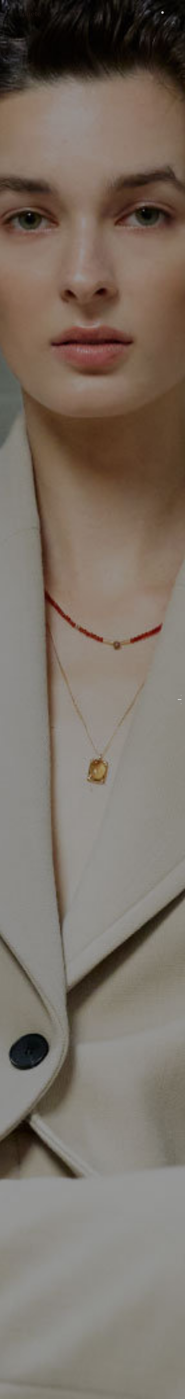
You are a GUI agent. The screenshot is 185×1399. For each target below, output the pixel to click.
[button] (151, 13)
